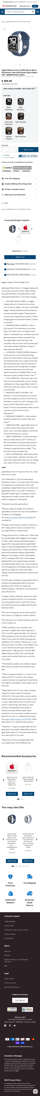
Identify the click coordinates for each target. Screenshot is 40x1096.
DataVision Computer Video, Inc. (22, 1046)
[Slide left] (15, 65)
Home (3, 22)
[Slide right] (24, 65)
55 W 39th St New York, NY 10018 (16, 930)
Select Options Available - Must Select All (18, 89)
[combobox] (20, 11)
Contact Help (8, 926)
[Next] (36, 780)
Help (35, 6)
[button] (2, 11)
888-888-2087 (25, 6)
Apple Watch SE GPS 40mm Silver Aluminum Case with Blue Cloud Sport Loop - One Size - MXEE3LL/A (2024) (28, 840)
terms (4, 659)
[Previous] (4, 780)
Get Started (20, 1000)
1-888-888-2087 (9, 921)
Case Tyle (6, 96)
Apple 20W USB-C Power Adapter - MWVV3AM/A (28, 779)
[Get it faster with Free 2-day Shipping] (28, 156)
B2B (5, 966)
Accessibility (8, 938)
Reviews (7, 955)
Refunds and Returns (12, 987)
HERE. (17, 1070)
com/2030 (24, 434)
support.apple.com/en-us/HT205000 (17, 719)
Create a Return (10, 934)
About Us (7, 951)
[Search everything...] (33, 11)
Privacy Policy (9, 979)
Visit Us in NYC (20, 1017)
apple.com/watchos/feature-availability (19, 517)
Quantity (5, 145)
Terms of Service (10, 983)
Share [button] (6, 203)
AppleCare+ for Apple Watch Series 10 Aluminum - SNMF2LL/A (12, 781)
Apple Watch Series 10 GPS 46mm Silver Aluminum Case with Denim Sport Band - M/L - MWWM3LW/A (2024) (11, 841)
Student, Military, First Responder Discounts (16, 961)
